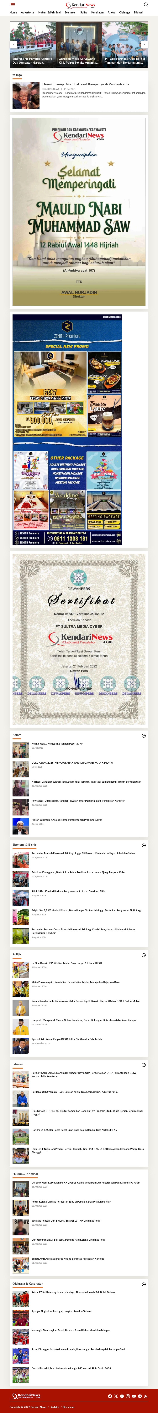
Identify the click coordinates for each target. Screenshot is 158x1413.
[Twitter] (115, 1396)
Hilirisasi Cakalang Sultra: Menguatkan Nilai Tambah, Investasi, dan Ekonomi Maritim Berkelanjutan (86, 782)
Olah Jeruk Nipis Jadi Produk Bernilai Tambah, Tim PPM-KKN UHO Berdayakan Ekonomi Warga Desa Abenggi (88, 1151)
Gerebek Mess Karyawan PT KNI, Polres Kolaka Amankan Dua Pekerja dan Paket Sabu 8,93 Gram (78, 61)
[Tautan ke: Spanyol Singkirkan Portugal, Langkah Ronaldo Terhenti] (21, 1318)
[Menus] (13, 4)
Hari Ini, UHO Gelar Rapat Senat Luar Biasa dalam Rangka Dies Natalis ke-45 (74, 1130)
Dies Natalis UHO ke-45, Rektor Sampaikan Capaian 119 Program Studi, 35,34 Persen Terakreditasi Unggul (87, 1113)
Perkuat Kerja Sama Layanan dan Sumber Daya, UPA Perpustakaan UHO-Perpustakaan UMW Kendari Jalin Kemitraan (84, 1075)
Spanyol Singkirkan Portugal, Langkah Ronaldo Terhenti (62, 1311)
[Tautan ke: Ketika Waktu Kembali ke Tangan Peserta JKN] (21, 750)
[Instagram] (127, 1396)
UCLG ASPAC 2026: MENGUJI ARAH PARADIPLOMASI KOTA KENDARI (72, 763)
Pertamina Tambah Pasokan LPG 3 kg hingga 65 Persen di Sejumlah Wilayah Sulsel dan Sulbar (83, 853)
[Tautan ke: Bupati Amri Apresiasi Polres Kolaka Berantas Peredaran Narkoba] (21, 1265)
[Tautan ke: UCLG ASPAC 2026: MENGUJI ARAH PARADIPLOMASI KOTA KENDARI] (21, 769)
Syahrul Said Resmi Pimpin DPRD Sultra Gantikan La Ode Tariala (67, 1039)
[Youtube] (133, 1396)
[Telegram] (139, 1396)
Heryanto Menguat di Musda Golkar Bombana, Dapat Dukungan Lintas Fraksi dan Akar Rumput (84, 1020)
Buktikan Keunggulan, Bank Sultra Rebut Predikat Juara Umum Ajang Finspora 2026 (78, 872)
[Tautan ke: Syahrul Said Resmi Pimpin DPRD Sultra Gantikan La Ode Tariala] (21, 1046)
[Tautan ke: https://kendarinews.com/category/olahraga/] (143, 1284)
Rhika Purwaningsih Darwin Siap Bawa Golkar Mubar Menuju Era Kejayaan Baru (75, 982)
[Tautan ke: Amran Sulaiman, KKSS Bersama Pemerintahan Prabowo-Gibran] (21, 826)
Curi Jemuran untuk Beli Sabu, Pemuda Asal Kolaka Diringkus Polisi (68, 1240)
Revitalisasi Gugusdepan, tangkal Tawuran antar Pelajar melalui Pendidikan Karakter (78, 801)
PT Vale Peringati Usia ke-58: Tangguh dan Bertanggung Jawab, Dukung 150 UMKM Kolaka (125, 61)
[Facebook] (110, 1396)
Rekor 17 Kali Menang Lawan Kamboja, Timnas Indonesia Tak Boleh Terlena (73, 1292)
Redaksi (54, 1407)
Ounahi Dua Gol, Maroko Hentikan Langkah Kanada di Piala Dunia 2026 (71, 1368)
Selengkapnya (94, 97)
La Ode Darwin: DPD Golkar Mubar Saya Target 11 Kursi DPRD (67, 963)
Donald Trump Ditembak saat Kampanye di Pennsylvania (85, 84)
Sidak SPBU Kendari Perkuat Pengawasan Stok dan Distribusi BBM (68, 891)
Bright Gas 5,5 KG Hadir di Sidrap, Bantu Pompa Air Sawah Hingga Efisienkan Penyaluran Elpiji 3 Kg (86, 910)
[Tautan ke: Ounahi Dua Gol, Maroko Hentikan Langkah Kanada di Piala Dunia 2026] (21, 1375)
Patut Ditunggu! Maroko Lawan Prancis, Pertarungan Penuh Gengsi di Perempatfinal (78, 1349)
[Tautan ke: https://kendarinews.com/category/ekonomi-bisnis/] (143, 845)
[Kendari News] (80, 5)
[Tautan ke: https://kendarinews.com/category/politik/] (143, 955)
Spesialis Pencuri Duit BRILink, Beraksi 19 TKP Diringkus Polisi (66, 1221)
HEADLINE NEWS (50, 89)
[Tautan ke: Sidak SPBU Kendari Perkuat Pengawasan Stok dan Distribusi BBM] (21, 898)
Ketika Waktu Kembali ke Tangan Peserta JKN (57, 744)
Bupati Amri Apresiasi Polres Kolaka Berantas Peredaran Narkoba (68, 1259)
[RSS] (145, 1396)
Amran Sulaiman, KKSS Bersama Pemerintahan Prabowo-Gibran (67, 820)
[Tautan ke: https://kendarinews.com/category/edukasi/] (143, 1065)
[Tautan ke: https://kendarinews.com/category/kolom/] (143, 735)
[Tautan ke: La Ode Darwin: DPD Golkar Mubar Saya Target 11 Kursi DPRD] (21, 969)
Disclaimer (69, 1407)
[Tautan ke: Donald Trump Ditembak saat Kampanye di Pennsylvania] (26, 95)
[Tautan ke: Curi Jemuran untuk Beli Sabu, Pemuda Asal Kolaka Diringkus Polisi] (21, 1246)
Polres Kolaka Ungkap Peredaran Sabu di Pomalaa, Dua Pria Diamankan (71, 1202)
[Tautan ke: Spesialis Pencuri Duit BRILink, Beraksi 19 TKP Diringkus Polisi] (21, 1227)
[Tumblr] (121, 1396)
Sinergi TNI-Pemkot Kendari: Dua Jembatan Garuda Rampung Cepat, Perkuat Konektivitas (32, 61)
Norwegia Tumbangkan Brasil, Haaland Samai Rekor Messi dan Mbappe (71, 1330)
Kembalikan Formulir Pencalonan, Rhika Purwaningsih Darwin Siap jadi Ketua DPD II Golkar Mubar (86, 1001)
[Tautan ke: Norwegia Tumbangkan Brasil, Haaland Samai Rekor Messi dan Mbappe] (21, 1337)
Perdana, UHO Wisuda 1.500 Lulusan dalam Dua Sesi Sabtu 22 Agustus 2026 (75, 1092)
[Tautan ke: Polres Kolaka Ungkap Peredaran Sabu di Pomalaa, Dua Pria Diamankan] (21, 1208)
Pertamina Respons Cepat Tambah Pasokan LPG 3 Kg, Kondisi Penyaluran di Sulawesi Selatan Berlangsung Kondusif (83, 931)
